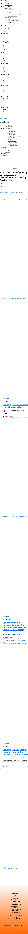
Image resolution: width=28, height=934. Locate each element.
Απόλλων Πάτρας (12, 13)
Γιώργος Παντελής (8, 416)
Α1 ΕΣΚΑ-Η (8, 27)
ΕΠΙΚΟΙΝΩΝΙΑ (6, 33)
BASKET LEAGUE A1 (7, 3)
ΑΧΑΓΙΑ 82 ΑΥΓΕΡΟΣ (13, 21)
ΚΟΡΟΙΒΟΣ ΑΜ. (11, 10)
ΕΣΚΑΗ (4, 25)
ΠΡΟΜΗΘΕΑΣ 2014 (12, 16)
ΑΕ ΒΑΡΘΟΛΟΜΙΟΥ (12, 24)
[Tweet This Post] (15, 185)
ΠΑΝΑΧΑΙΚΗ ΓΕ (12, 19)
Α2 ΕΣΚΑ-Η (8, 28)
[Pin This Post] (15, 186)
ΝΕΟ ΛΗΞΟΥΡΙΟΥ (12, 22)
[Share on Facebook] (15, 183)
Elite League (8, 8)
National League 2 (9, 17)
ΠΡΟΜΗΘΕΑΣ (8, 5)
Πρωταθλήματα (6, 6)
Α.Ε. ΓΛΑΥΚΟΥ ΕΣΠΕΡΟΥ (14, 14)
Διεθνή (4, 32)
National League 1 (9, 11)
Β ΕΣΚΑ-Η (7, 30)
